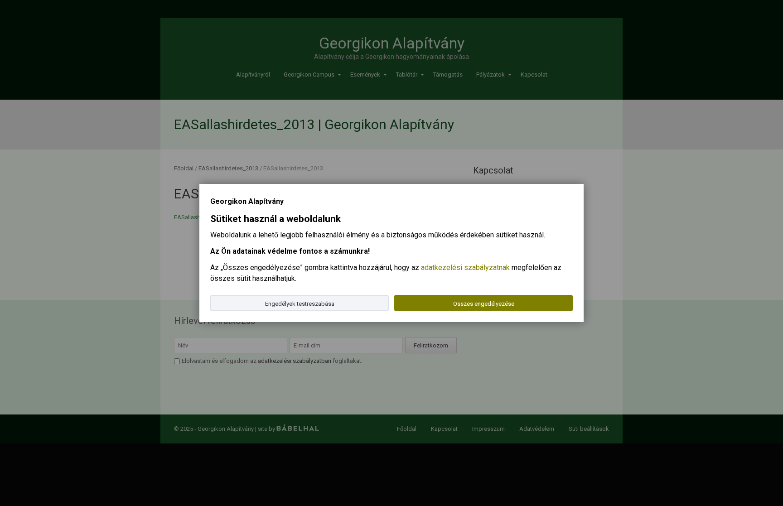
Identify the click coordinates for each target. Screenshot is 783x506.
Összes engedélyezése (483, 303)
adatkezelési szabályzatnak (465, 267)
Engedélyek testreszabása (299, 303)
